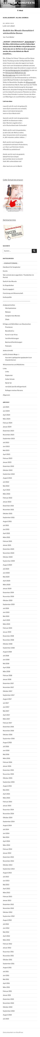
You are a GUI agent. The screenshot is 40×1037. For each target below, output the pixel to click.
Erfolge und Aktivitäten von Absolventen (17, 324)
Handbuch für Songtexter (11, 267)
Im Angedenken (8, 285)
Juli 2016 (6, 746)
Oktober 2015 (7, 778)
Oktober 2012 (7, 912)
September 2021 (8, 517)
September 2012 (8, 916)
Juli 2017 (6, 703)
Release (8, 312)
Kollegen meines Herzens (14, 390)
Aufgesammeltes (9, 305)
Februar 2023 (7, 458)
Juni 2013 (6, 881)
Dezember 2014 (8, 810)
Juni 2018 (6, 660)
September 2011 (8, 964)
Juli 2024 (6, 407)
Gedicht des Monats (10, 281)
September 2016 (9, 738)
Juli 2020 (6, 569)
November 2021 (8, 509)
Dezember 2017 (8, 683)
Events (5, 271)
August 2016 (7, 742)
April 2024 (6, 415)
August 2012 (7, 920)
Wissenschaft (31, 82)
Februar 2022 (7, 498)
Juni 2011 (6, 975)
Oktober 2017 (7, 691)
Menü (21, 10)
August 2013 (7, 873)
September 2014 (9, 821)
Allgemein (6, 395)
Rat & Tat (8, 383)
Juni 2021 (6, 529)
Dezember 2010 (8, 999)
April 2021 (6, 533)
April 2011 (6, 983)
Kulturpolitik (7, 297)
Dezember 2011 (8, 952)
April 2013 (6, 888)
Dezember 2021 (8, 506)
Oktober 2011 (7, 960)
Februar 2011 (7, 991)
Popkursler (9, 375)
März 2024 (6, 419)
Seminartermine (9, 220)
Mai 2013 (6, 885)
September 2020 (9, 561)
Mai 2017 (6, 711)
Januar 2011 (7, 995)
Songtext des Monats (12, 316)
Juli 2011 (6, 971)
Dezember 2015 (8, 770)
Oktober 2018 (7, 644)
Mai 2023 (6, 450)
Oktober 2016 (7, 735)
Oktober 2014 (7, 817)
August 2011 (7, 967)
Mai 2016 (6, 754)
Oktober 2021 (7, 513)
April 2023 (6, 454)
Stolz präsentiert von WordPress (13, 1032)
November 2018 (8, 640)
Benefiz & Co (9, 331)
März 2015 (6, 798)
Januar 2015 (7, 806)
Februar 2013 (7, 896)
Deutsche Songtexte (19, 2)
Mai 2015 (6, 790)
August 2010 (7, 1015)
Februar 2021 (7, 541)
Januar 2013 (7, 900)
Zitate (7, 319)
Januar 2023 (7, 462)
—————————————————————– (16, 301)
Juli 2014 (6, 829)
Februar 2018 (7, 675)
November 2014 (8, 813)
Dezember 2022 (8, 466)
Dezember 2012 (8, 904)
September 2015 (9, 782)
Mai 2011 (6, 979)
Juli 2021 (6, 525)
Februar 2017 (7, 723)
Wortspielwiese (10, 308)
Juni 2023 (6, 446)
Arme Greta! (29, 42)
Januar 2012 (7, 948)
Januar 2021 (7, 545)
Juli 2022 (6, 482)
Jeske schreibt (8, 350)
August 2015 (7, 786)
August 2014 (7, 825)
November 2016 (8, 731)
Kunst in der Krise (11, 335)
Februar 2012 (7, 944)
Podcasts (8, 346)
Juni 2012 (6, 928)
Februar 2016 (7, 762)
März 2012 (6, 940)
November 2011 (8, 956)
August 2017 (7, 699)
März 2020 (6, 584)
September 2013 (9, 869)
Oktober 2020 (8, 557)
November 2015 (8, 774)
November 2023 (8, 435)
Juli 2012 (6, 924)
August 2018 (7, 652)
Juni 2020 (6, 573)
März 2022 (6, 494)
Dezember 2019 (8, 592)
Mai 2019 (6, 616)
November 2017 (8, 687)
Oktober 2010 (7, 1007)
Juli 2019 (6, 608)
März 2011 (6, 987)
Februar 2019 (7, 628)
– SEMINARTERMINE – (10, 263)
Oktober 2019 (7, 600)
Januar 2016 (7, 766)
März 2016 (6, 758)
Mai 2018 (6, 663)
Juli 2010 (6, 1019)
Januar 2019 (7, 632)
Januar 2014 (7, 853)
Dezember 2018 (8, 636)
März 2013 (6, 892)
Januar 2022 (7, 502)
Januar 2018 (7, 679)
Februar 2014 (7, 849)
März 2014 (6, 845)
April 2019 (6, 620)
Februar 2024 (7, 423)
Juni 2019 (6, 612)
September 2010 (9, 1011)
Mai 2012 (6, 932)
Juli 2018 (6, 656)
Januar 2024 (7, 427)
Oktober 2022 (7, 470)
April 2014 (6, 841)
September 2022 (9, 474)
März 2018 (6, 671)
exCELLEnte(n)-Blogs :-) (11, 354)
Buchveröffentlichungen (13, 342)
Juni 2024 (6, 411)
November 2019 (8, 596)
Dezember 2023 (8, 431)
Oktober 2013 (7, 865)
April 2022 (6, 490)
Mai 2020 (6, 577)
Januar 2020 (7, 588)
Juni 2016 (6, 750)
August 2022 (7, 478)
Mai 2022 (6, 486)
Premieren (9, 327)
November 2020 (8, 553)
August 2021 (7, 521)
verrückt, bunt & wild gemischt (15, 386)
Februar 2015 (7, 802)
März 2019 (6, 624)
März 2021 (6, 537)
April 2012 (6, 936)
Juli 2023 (6, 442)
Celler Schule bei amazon (13, 180)
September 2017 (8, 695)
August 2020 (7, 565)
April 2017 (6, 715)
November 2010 (8, 1003)
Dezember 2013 (8, 857)
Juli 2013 (6, 877)
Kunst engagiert (8, 289)
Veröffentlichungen (12, 338)
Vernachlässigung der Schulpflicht (17, 70)
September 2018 (9, 648)
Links (5, 368)
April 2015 (6, 794)
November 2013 (8, 861)
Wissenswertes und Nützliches (13, 364)
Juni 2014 (6, 833)
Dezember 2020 (8, 549)
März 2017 (6, 719)
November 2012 (8, 908)
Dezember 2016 (8, 727)
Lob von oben (9, 26)
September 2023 (9, 438)
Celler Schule (9, 379)
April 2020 (6, 581)
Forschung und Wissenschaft (13, 293)
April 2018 (6, 667)
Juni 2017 (6, 707)
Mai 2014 (6, 837)
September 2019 (9, 604)
